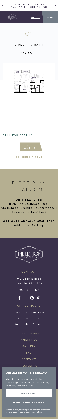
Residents (29, 365)
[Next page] (54, 5)
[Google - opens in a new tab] (32, 299)
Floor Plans (29, 333)
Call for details (18, 135)
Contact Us (38, 7)
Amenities (29, 339)
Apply (35, 17)
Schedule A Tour (29, 157)
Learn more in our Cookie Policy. (27, 412)
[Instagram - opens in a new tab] (26, 299)
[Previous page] (3, 5)
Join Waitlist (30, 146)
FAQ (29, 352)
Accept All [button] (29, 393)
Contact (29, 359)
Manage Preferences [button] (29, 402)
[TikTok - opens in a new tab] (38, 298)
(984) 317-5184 (29, 289)
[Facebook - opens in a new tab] (19, 299)
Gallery (29, 346)
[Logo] (29, 262)
